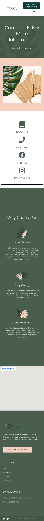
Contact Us (7, 481)
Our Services (10, 462)
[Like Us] (22, 155)
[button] (34, 11)
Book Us (22, 132)
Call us (22, 147)
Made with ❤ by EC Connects (27, 518)
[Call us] (22, 140)
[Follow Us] (22, 170)
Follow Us (22, 178)
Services (6, 477)
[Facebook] (4, 519)
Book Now (7, 473)
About (5, 469)
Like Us (22, 163)
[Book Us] (22, 124)
